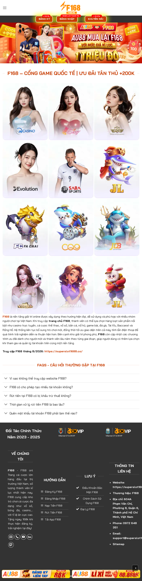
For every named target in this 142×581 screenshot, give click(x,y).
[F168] (71, 8)
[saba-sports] (71, 169)
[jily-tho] (116, 285)
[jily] (116, 169)
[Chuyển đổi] (6, 378)
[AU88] (36, 574)
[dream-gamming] (116, 111)
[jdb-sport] (116, 227)
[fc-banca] (25, 227)
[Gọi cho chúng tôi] (17, 537)
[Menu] (5, 7)
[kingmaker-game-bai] (71, 285)
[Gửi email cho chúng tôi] (11, 537)
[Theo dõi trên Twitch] (11, 545)
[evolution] (25, 169)
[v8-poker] (25, 285)
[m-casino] (25, 111)
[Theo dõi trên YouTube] (23, 537)
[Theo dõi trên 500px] (30, 537)
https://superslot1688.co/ (64, 351)
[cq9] (71, 227)
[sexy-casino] (71, 111)
